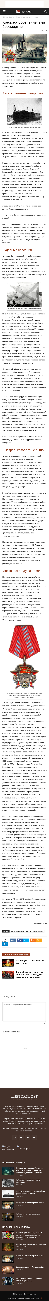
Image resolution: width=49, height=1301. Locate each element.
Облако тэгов (31, 1294)
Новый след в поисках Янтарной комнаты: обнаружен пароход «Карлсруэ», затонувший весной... (30, 1170)
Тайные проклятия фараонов (28, 1214)
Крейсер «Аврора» (17, 931)
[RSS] (14, 1137)
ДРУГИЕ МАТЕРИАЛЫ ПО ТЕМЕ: (16, 954)
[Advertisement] (24, 4)
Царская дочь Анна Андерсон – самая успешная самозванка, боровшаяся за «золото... (29, 1235)
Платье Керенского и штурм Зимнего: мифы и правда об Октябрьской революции (29, 975)
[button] (45, 11)
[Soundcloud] (21, 1137)
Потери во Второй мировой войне (30, 1203)
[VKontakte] (27, 1137)
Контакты (18, 1294)
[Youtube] (34, 1137)
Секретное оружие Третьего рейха (30, 1267)
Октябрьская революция (34, 931)
